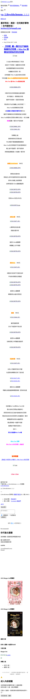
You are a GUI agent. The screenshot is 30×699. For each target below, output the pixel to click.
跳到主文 (3, 19)
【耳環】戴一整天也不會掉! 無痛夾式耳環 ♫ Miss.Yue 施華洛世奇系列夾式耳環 (16, 49)
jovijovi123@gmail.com (11, 28)
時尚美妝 (14, 32)
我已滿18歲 (4, 695)
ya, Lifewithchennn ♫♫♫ (15, 14)
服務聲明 (18, 674)
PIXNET (8, 672)
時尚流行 (13, 499)
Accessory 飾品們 (16, 501)
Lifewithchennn (5, 485)
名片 (5, 39)
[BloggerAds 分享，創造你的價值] (15, 586)
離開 (9, 695)
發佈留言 (3, 517)
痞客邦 (16, 494)
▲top (2, 504)
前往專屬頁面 (15, 593)
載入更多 (3, 507)
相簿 (5, 35)
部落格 (6, 37)
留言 (19, 494)
